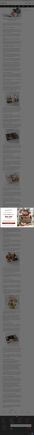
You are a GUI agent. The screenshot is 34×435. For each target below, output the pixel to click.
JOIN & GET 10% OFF (8, 223)
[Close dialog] (32, 208)
